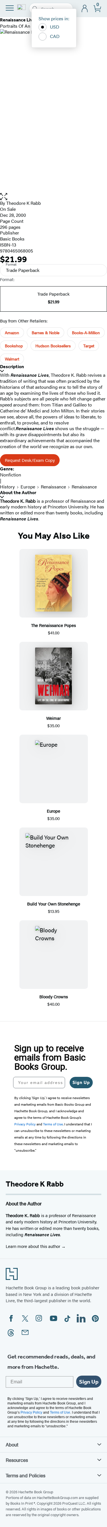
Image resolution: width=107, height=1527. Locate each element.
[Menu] (10, 8)
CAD (55, 36)
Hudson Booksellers (53, 345)
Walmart (12, 359)
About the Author (18, 492)
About (12, 1444)
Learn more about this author (33, 1246)
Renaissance (53, 486)
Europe (28, 486)
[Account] (85, 9)
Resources (17, 1459)
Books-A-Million (86, 332)
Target (88, 345)
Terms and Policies (25, 1475)
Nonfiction (10, 474)
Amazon (12, 332)
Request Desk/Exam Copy (30, 460)
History (7, 486)
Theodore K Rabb (23, 203)
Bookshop (14, 345)
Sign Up (81, 1082)
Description (12, 366)
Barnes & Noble (45, 332)
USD (54, 26)
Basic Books (12, 238)
